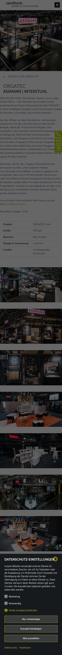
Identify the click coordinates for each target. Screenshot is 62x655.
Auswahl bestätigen (31, 629)
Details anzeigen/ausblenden (23, 610)
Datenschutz (10, 648)
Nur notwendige (31, 619)
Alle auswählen (31, 638)
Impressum (25, 648)
